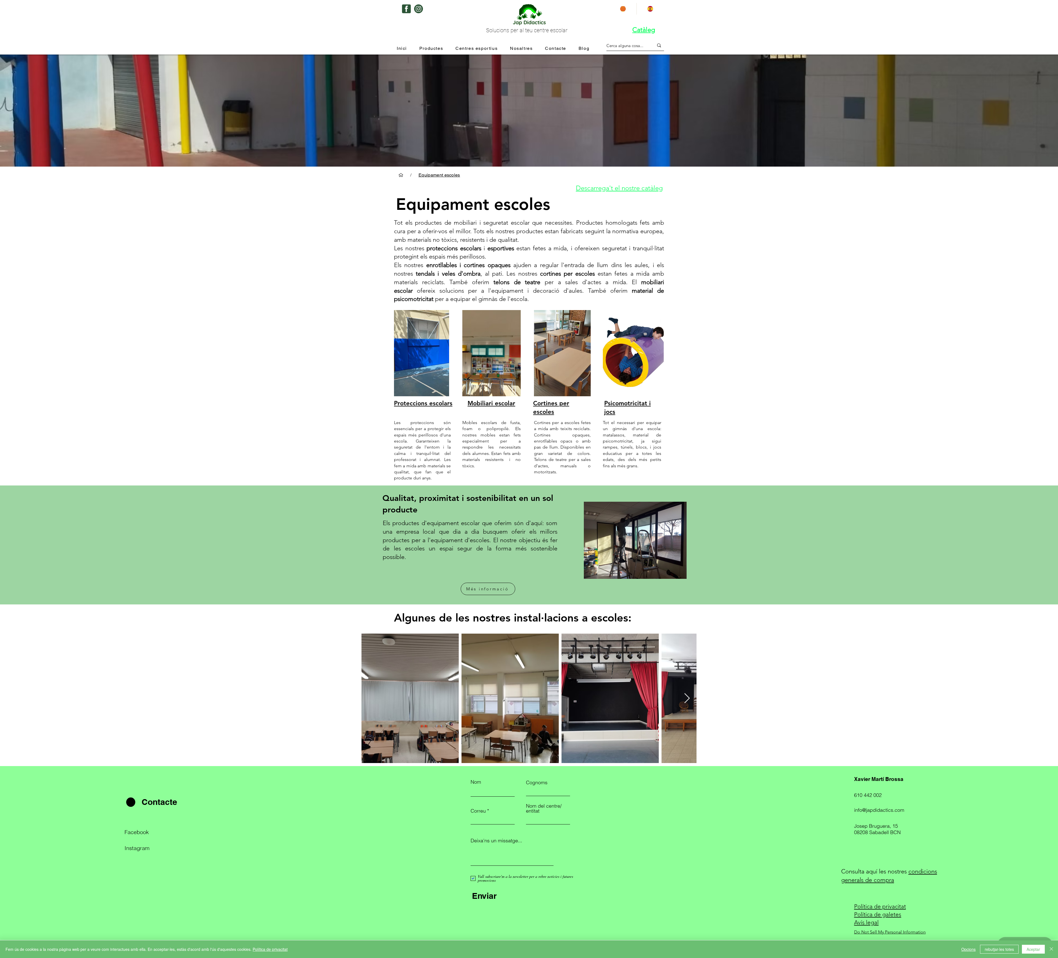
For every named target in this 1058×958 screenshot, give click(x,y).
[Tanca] (1051, 949)
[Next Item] (687, 698)
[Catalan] (622, 9)
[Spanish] (650, 9)
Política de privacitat (270, 949)
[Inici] (401, 175)
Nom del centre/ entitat (544, 808)
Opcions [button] (968, 949)
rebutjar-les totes (999, 949)
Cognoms (536, 782)
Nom (476, 782)
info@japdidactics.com (879, 810)
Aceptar (1033, 949)
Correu (478, 810)
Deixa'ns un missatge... (496, 840)
